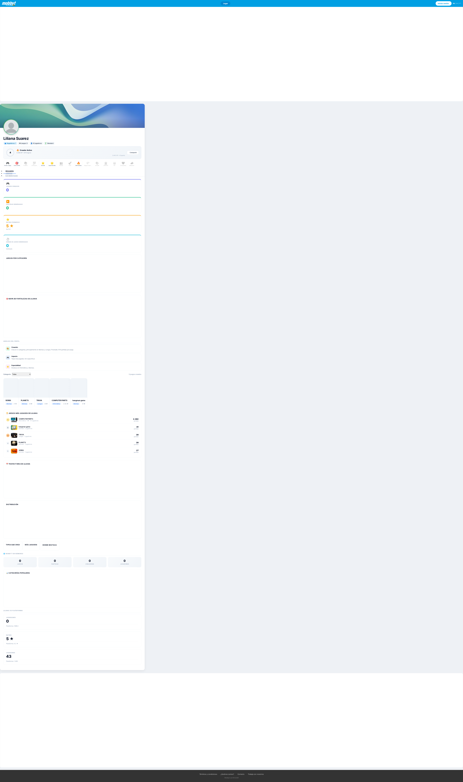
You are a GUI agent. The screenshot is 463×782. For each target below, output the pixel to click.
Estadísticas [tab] (12, 176)
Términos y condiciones (208, 774)
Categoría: (7, 374)
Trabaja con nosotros (256, 774)
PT (460, 3)
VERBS (8, 400)
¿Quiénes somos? (227, 774)
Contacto (241, 774)
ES (454, 3)
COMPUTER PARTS (59, 400)
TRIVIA (39, 400)
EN (457, 3)
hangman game (78, 400)
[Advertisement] (231, 54)
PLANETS (25, 400)
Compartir (133, 152)
